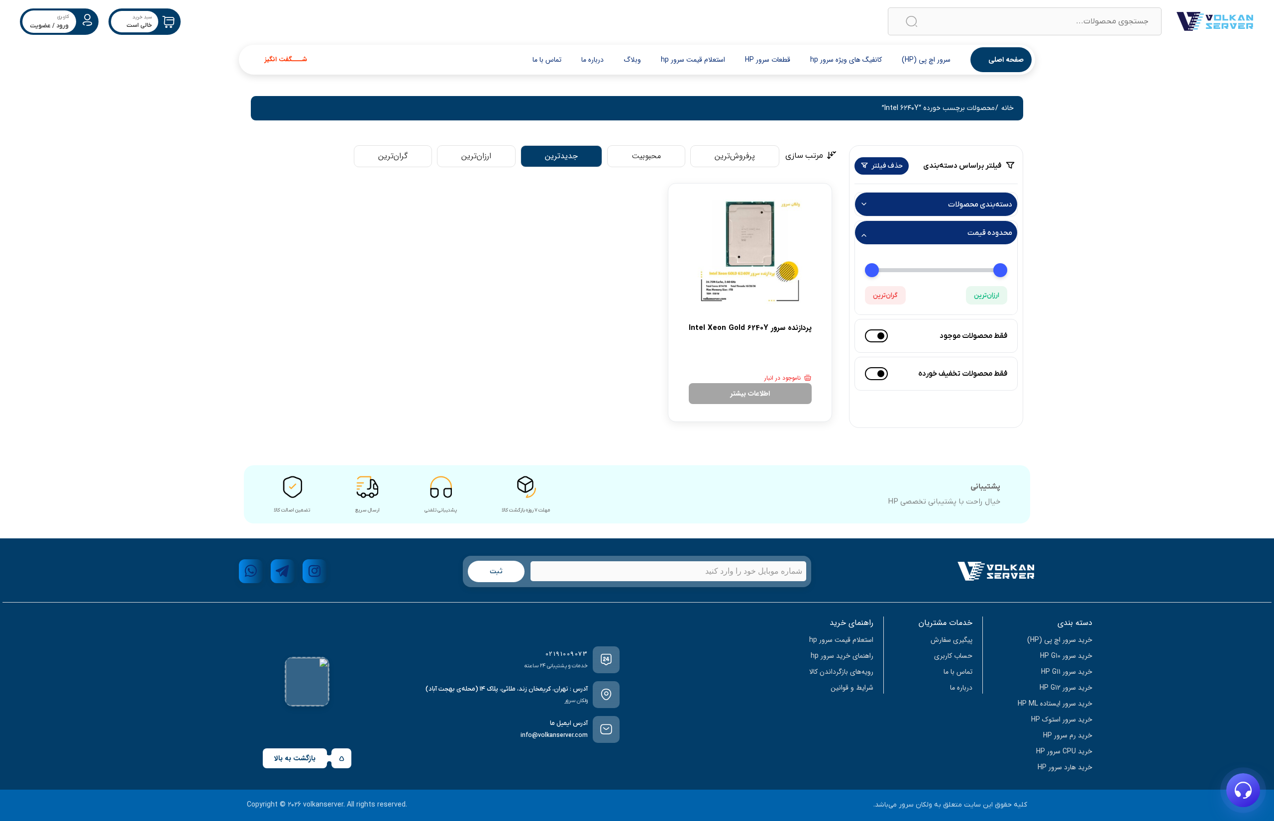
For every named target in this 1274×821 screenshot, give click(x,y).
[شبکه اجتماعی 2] (283, 571)
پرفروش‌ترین (735, 156)
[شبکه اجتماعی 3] (251, 571)
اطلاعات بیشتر (750, 393)
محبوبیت (646, 156)
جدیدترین (561, 156)
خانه (1007, 108)
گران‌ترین (885, 295)
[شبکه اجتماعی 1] (314, 571)
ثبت (496, 571)
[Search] (911, 21)
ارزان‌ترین (986, 295)
